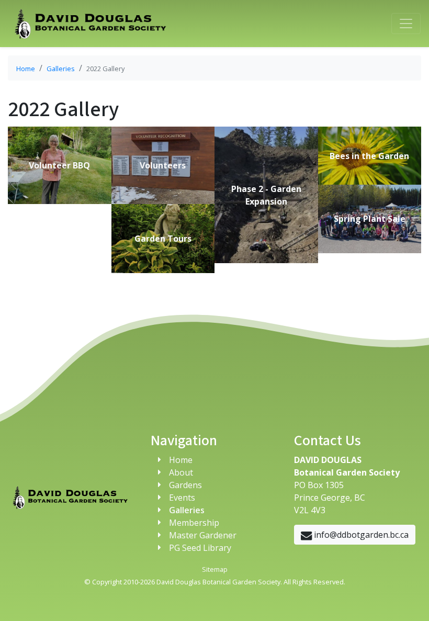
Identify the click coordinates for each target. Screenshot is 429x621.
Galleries (61, 68)
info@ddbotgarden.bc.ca (360, 534)
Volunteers (163, 165)
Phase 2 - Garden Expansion (266, 195)
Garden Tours (162, 238)
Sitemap (215, 569)
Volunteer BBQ (59, 165)
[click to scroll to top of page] (408, 600)
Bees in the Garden (369, 156)
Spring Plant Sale (369, 218)
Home (25, 68)
